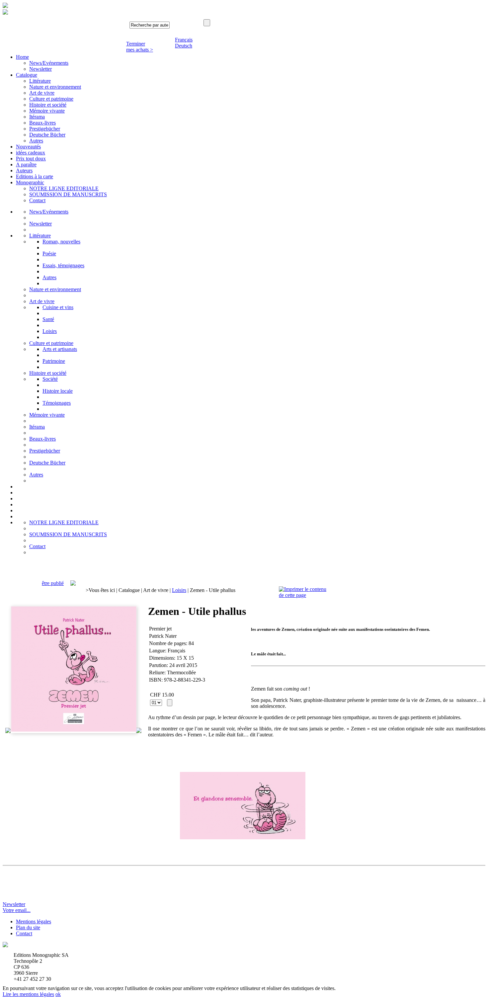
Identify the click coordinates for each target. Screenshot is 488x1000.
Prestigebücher (44, 128)
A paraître (26, 164)
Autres (36, 140)
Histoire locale (57, 391)
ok (58, 994)
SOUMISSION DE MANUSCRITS (68, 194)
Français (184, 39)
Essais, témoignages (63, 265)
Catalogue (26, 75)
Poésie (49, 253)
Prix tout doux (31, 158)
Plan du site (28, 927)
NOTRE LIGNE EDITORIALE (64, 188)
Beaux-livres (42, 122)
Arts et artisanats (59, 349)
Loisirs (49, 331)
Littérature (40, 81)
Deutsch (183, 45)
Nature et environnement (55, 87)
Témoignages (56, 403)
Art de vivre (41, 93)
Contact (37, 200)
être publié (53, 583)
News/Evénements (48, 63)
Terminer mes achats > (139, 46)
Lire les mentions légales (28, 994)
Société (50, 379)
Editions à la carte (34, 176)
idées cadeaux (30, 152)
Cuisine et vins (57, 307)
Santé (48, 319)
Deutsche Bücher (47, 134)
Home (22, 57)
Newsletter (40, 69)
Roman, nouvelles (61, 241)
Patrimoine (53, 361)
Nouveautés (28, 146)
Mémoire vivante (47, 111)
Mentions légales (33, 921)
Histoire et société (47, 105)
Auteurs (24, 170)
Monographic (30, 182)
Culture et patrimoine (51, 99)
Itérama (37, 117)
